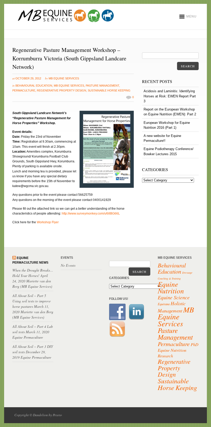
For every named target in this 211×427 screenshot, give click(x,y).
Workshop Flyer (48, 222)
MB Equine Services (64, 78)
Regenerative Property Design (61, 90)
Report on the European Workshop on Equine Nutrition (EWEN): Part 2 (170, 111)
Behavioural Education (33, 85)
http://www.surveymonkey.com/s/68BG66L (91, 213)
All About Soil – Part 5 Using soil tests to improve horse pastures (31, 301)
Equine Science (174, 297)
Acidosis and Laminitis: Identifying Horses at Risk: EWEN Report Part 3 (170, 96)
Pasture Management (102, 85)
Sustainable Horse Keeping (109, 90)
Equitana (164, 304)
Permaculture (23, 90)
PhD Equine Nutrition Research (178, 349)
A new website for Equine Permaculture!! (162, 138)
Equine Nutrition (171, 287)
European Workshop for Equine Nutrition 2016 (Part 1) (167, 125)
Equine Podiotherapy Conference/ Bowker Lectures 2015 (169, 151)
